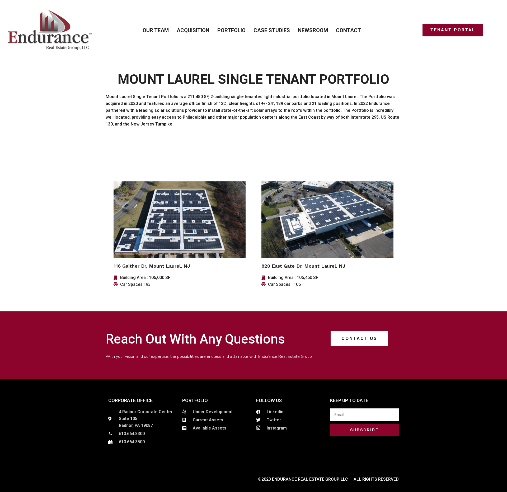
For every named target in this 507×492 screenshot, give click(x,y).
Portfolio (231, 30)
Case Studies (271, 30)
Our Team (156, 30)
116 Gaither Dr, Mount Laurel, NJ (152, 266)
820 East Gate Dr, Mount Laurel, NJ (303, 266)
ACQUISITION (193, 30)
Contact (348, 30)
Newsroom (313, 30)
